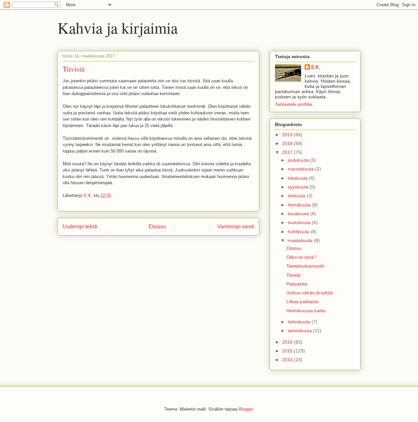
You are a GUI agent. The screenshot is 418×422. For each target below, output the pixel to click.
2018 (288, 143)
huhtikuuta (299, 231)
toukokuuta (300, 222)
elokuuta (297, 195)
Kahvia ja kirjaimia (117, 27)
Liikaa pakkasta (302, 301)
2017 (288, 152)
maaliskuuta (301, 240)
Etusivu (157, 226)
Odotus (293, 248)
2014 (288, 359)
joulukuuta (299, 160)
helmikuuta (300, 321)
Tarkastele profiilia (293, 104)
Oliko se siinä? (301, 257)
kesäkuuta (299, 213)
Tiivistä (293, 275)
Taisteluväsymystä (305, 265)
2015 (288, 350)
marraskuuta (301, 168)
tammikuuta (300, 330)
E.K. (315, 67)
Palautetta (296, 283)
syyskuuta (299, 186)
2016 (288, 342)
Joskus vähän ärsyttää (309, 292)
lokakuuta (298, 178)
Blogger (246, 409)
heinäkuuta (300, 204)
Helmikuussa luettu (306, 310)
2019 (288, 134)
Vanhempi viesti (235, 226)
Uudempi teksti (80, 226)
